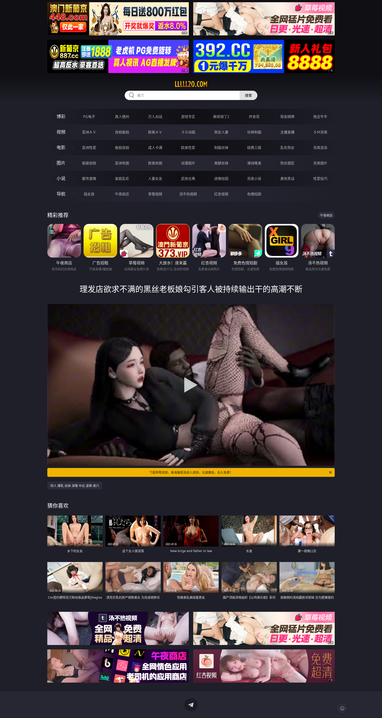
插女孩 (89, 194)
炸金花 (254, 116)
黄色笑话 (287, 178)
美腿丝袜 (221, 163)
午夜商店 (122, 194)
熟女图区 (287, 163)
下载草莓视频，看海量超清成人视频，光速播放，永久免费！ (191, 472)
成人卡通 (155, 147)
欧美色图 (155, 163)
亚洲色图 (122, 163)
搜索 (248, 95)
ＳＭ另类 (320, 132)
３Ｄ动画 (188, 132)
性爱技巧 (320, 178)
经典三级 (254, 147)
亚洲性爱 (89, 147)
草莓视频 (155, 194)
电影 (61, 147)
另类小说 (254, 178)
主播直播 (287, 132)
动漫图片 (188, 163)
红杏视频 (221, 194)
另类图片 (320, 163)
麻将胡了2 (221, 116)
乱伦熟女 (287, 147)
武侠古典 (188, 178)
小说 (61, 178)
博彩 (61, 116)
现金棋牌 (287, 116)
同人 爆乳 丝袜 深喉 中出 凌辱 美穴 (74, 485)
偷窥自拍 (89, 163)
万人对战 (155, 116)
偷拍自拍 (122, 147)
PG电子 (89, 116)
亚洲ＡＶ (89, 132)
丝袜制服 (254, 132)
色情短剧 (254, 194)
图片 (61, 163)
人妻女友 (155, 178)
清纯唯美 (254, 163)
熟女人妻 (221, 132)
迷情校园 (221, 178)
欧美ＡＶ (155, 132)
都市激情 (89, 178)
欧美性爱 (188, 147)
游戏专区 (188, 116)
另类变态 (320, 147)
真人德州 (122, 116)
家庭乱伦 (122, 178)
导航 (61, 194)
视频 (61, 132)
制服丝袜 (221, 147)
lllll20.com (191, 84)
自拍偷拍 (122, 132)
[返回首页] (342, 708)
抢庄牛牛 (320, 116)
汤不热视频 (188, 194)
